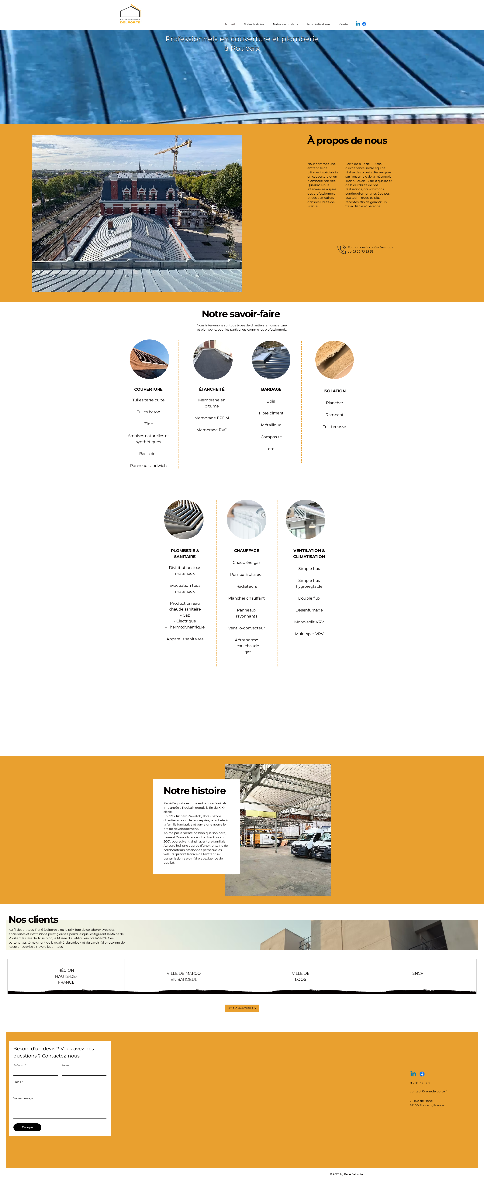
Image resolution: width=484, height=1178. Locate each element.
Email (18, 1082)
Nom (65, 1065)
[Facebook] (364, 24)
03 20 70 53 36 (362, 251)
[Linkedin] (358, 24)
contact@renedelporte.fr (429, 1091)
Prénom (19, 1065)
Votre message (23, 1098)
